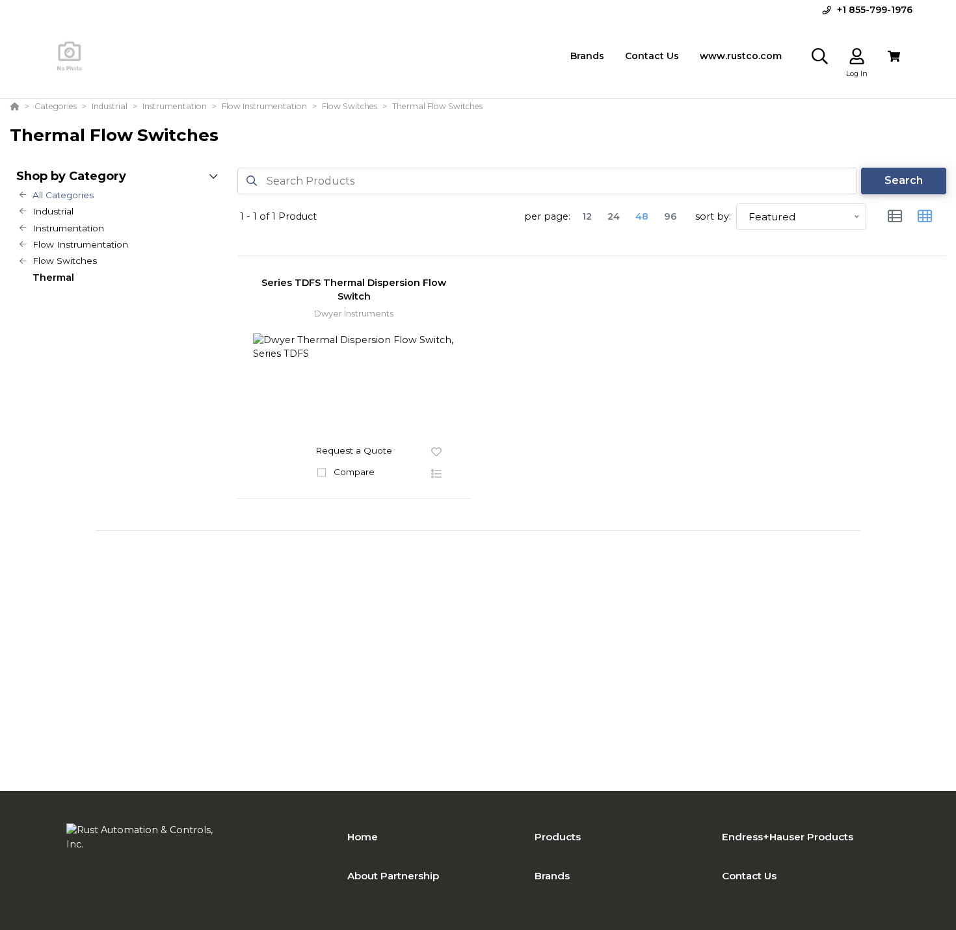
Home (362, 837)
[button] (436, 474)
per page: (547, 216)
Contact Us (749, 876)
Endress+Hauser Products (787, 837)
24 (613, 216)
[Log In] (856, 56)
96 (670, 216)
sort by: (713, 216)
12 (587, 216)
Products (558, 837)
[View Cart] (894, 56)
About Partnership (393, 876)
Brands (552, 876)
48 (641, 216)
